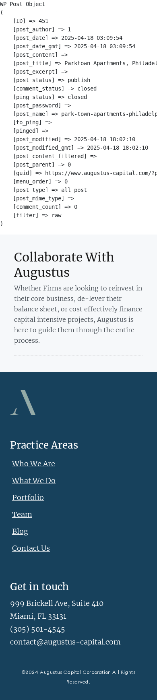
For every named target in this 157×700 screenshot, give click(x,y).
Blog (20, 531)
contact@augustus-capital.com (65, 641)
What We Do (34, 480)
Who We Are (33, 463)
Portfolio (28, 497)
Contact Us (31, 548)
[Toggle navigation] (14, 12)
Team (22, 514)
